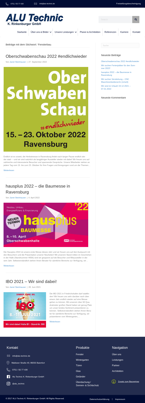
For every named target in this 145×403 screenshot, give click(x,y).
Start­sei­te (22, 32)
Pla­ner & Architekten (90, 32)
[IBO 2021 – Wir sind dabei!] (25, 309)
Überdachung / (83, 382)
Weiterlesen (9, 170)
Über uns (116, 354)
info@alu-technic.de (47, 4)
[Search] (135, 19)
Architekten (117, 371)
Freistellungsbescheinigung (128, 3)
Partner (115, 365)
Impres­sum (120, 399)
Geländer (80, 376)
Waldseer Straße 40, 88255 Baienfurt (28, 363)
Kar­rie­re (124, 32)
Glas (78, 371)
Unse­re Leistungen (64, 32)
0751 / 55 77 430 (20, 370)
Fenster (80, 354)
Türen (79, 365)
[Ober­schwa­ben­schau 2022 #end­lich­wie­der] (46, 109)
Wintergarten (82, 360)
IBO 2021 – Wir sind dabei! (31, 281)
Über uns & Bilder (40, 32)
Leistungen (117, 360)
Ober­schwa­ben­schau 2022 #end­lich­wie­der (46, 56)
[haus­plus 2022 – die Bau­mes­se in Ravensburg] (46, 225)
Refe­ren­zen (110, 32)
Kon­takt (136, 32)
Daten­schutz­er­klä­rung (99, 399)
